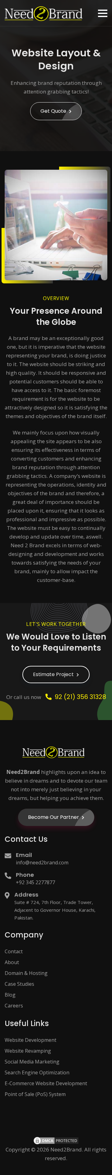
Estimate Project (54, 674)
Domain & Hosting (26, 973)
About (12, 962)
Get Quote (54, 111)
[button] (102, 13)
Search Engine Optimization (37, 1072)
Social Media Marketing (32, 1061)
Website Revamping (28, 1050)
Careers (14, 1005)
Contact (14, 951)
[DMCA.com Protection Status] (56, 1140)
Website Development (30, 1040)
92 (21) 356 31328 (79, 696)
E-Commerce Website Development (46, 1083)
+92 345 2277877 (35, 882)
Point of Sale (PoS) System (35, 1094)
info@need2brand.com (42, 862)
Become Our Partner (54, 817)
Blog (10, 994)
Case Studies (19, 984)
